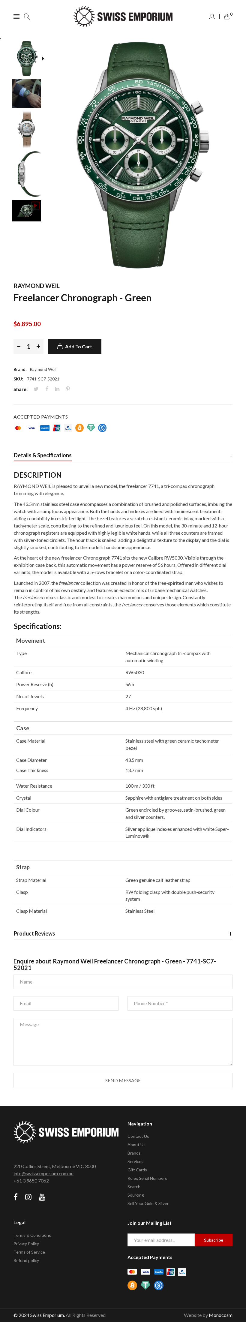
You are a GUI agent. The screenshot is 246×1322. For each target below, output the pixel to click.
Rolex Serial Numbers (147, 1178)
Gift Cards (137, 1169)
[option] (29, 60)
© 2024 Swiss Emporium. (39, 1315)
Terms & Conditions (32, 1235)
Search (134, 1186)
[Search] (27, 17)
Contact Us (138, 1136)
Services (135, 1161)
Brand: (20, 369)
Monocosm (220, 1315)
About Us (137, 1144)
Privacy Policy (26, 1243)
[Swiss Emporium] (123, 16)
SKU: (18, 378)
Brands (134, 1152)
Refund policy (26, 1260)
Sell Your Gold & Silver (148, 1203)
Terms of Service (29, 1251)
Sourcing (136, 1194)
